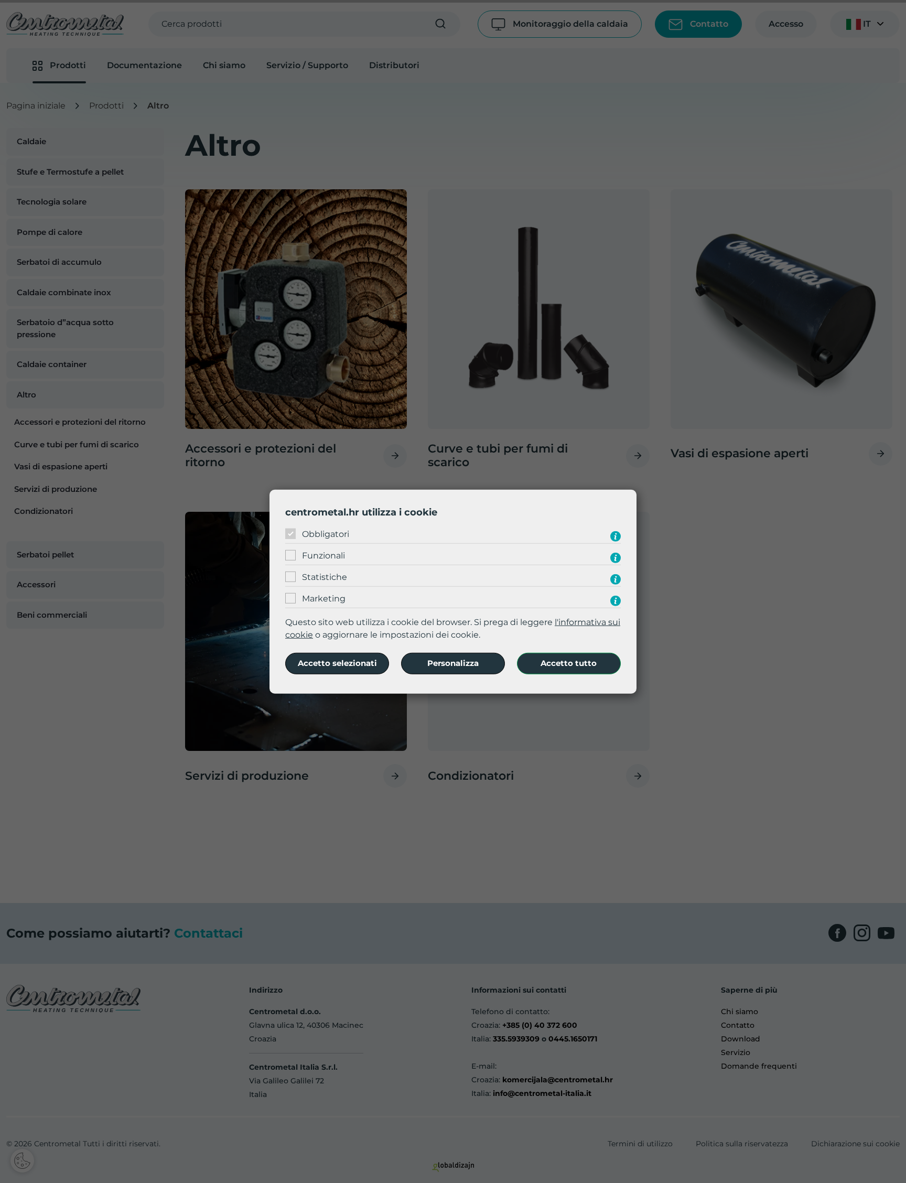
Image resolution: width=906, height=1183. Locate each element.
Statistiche (324, 577)
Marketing (324, 599)
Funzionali (323, 556)
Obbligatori (325, 534)
